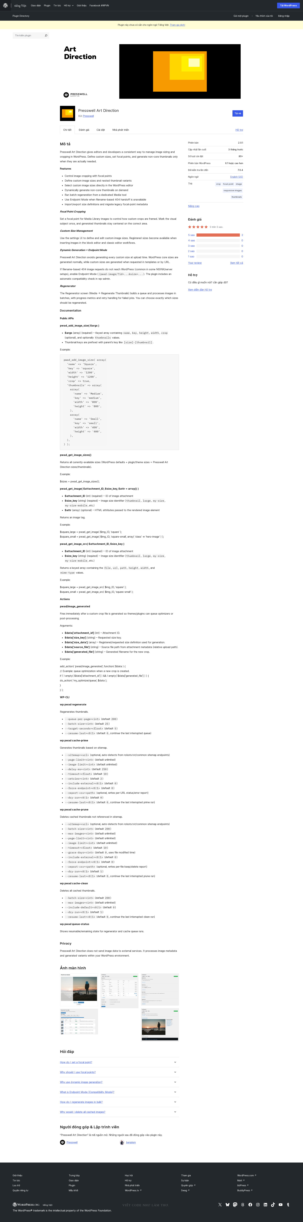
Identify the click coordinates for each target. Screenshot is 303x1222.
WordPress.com (246, 1175)
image (239, 184)
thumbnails (237, 197)
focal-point (228, 184)
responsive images (233, 190)
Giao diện (74, 1180)
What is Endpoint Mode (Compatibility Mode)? (87, 1092)
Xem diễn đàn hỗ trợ (200, 289)
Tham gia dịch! (177, 25)
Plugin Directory (21, 16)
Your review (195, 262)
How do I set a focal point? (76, 1062)
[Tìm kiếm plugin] (46, 35)
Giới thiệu (17, 1175)
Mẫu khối (73, 1190)
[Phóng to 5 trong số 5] (174, 1012)
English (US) (236, 176)
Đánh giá (84, 129)
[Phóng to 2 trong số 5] (93, 1013)
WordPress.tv (133, 1190)
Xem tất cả (236, 262)
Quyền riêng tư (20, 1190)
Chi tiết (67, 129)
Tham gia (186, 1175)
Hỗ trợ (239, 129)
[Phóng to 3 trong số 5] (134, 977)
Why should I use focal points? (78, 1072)
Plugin (72, 1185)
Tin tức (16, 1180)
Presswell (88, 116)
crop (218, 184)
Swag (185, 1190)
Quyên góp (188, 1185)
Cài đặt (101, 129)
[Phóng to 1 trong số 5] (93, 977)
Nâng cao (193, 206)
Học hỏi (129, 1175)
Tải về (238, 113)
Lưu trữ (16, 1185)
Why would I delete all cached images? (82, 1111)
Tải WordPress (288, 5)
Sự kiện (185, 1180)
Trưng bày (74, 1175)
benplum (131, 1142)
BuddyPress (245, 1190)
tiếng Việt (47, 1205)
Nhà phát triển (120, 129)
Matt (241, 1180)
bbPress (243, 1185)
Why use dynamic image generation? (81, 1082)
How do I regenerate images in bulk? (81, 1102)
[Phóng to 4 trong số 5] (174, 977)
